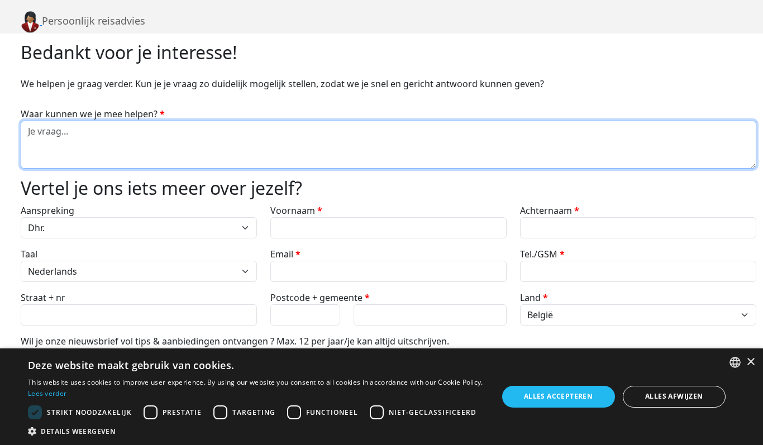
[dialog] (381, 396)
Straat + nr (43, 297)
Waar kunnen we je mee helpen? (93, 114)
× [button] (750, 362)
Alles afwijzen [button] (674, 396)
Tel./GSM (542, 254)
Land (534, 297)
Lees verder (47, 393)
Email (285, 254)
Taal (29, 254)
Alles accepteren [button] (558, 396)
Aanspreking (47, 210)
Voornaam (296, 210)
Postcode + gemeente (320, 297)
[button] (256, 431)
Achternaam (549, 210)
